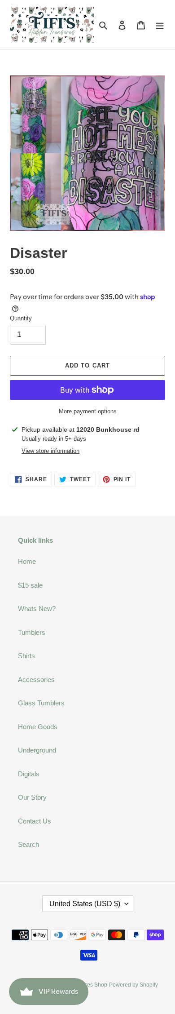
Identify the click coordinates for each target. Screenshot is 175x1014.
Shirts (26, 656)
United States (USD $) (84, 904)
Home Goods (37, 727)
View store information (50, 450)
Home (27, 561)
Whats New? (37, 608)
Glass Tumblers (41, 703)
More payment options (88, 411)
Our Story (32, 797)
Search (28, 844)
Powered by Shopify (133, 985)
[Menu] (159, 25)
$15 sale (30, 585)
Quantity (21, 318)
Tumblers (31, 632)
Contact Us (34, 821)
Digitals (28, 774)
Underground (37, 750)
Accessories (36, 679)
